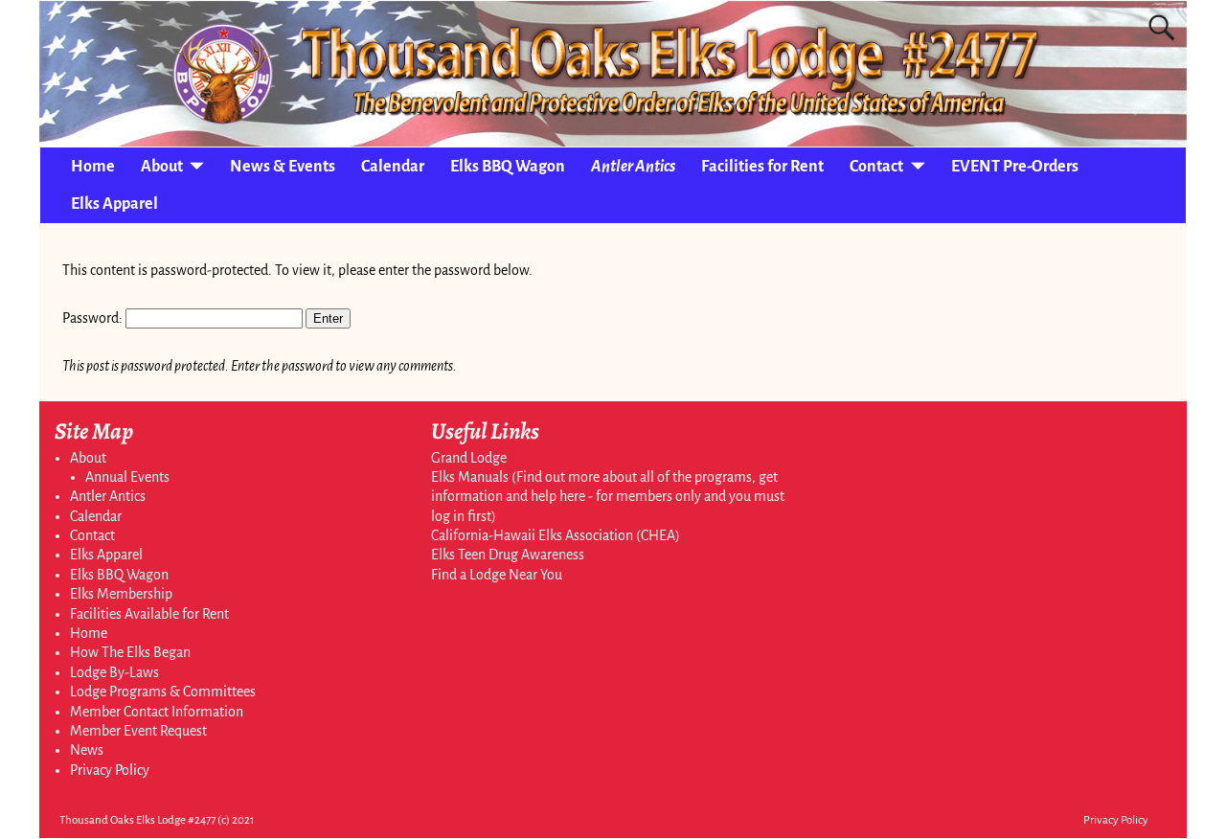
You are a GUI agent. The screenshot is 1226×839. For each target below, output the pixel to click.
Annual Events (127, 477)
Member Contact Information (156, 711)
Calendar (392, 166)
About (162, 166)
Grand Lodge (469, 457)
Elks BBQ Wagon (507, 166)
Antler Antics (633, 166)
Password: (93, 318)
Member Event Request (138, 730)
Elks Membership (121, 593)
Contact (876, 166)
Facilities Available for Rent (149, 614)
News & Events (282, 166)
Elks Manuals (470, 477)
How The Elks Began (130, 652)
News (86, 750)
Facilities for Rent (762, 166)
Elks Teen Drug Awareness (507, 554)
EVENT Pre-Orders (1014, 166)
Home (93, 166)
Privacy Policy (109, 770)
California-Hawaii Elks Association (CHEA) (555, 535)
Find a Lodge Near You (496, 574)
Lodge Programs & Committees (163, 691)
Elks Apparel (114, 204)
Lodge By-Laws (114, 672)
